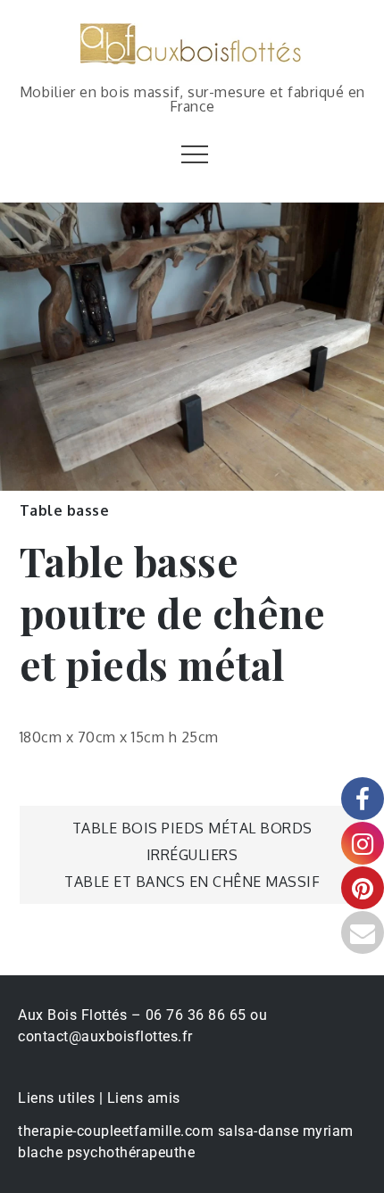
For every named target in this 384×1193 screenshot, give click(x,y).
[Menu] (192, 153)
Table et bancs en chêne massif (192, 882)
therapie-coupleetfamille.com (115, 1131)
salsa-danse (258, 1131)
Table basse (65, 510)
